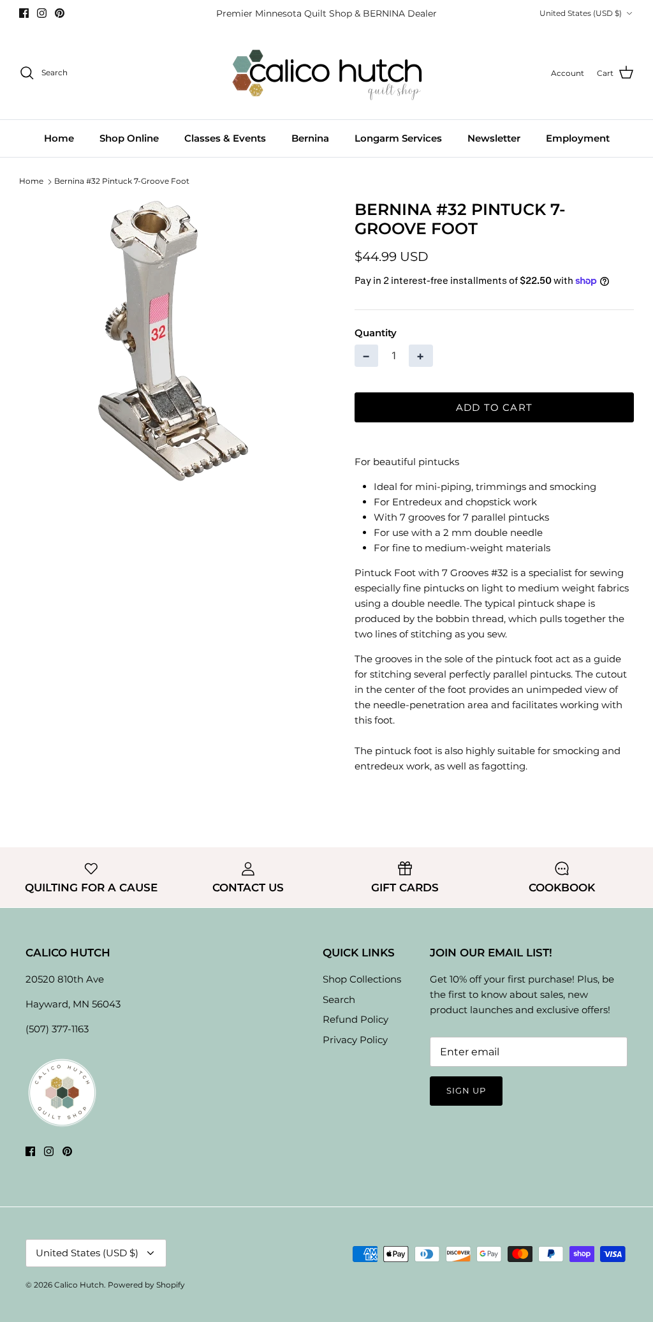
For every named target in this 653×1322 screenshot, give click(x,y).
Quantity (376, 333)
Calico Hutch (79, 1284)
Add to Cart (494, 407)
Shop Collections (362, 979)
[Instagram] (42, 13)
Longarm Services (398, 138)
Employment (578, 138)
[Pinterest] (59, 13)
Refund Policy (355, 1019)
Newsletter (493, 138)
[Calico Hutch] (326, 73)
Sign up (466, 1090)
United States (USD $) (580, 13)
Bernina (310, 138)
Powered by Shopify (146, 1284)
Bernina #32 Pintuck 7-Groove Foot (121, 181)
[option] (172, 341)
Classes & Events (225, 138)
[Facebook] (24, 13)
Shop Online (129, 138)
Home (59, 138)
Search (339, 999)
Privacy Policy (355, 1040)
